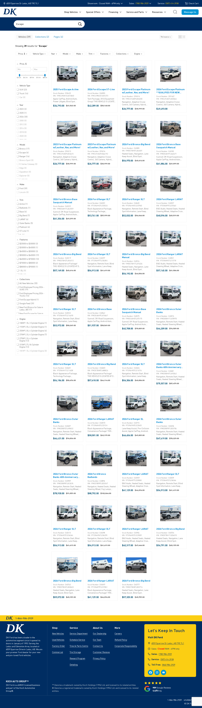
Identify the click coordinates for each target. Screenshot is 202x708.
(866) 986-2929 (168, 664)
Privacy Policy (99, 658)
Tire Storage (75, 652)
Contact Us (98, 646)
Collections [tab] (41, 36)
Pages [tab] (58, 36)
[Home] (10, 12)
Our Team (97, 639)
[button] (180, 36)
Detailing (74, 664)
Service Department (79, 633)
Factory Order (58, 646)
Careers (118, 633)
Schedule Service (77, 639)
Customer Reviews (101, 652)
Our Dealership (99, 633)
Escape (43, 46)
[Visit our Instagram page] (157, 672)
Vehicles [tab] (24, 36)
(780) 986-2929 (165, 654)
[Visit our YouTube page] (163, 672)
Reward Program (77, 658)
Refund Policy (121, 639)
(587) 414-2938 (171, 3)
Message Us (190, 12)
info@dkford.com (191, 700)
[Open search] (175, 12)
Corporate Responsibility (126, 646)
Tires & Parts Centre (79, 646)
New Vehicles (58, 633)
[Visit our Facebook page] (150, 672)
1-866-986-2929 (174, 700)
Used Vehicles (58, 639)
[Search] (80, 24)
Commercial (57, 652)
